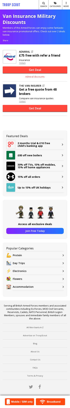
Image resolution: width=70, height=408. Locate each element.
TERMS (22, 63)
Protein (17, 255)
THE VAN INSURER (30, 85)
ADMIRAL (24, 51)
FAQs (35, 367)
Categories (55, 6)
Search (43, 6)
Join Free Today (35, 231)
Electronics (19, 271)
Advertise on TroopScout (35, 335)
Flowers (17, 279)
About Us (35, 351)
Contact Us (35, 359)
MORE (66, 6)
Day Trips (19, 263)
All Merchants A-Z (35, 327)
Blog (35, 343)
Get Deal (35, 70)
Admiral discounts (35, 76)
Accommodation (23, 286)
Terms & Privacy (35, 375)
